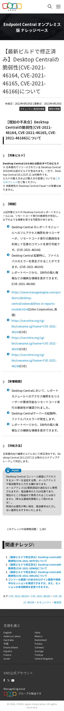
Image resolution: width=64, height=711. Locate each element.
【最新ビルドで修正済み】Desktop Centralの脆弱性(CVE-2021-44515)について (34, 573)
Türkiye (39, 654)
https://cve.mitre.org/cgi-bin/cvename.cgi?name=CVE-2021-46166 (34, 360)
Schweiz (39, 647)
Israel (7, 658)
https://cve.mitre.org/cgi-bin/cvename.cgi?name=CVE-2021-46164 (34, 326)
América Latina (12, 636)
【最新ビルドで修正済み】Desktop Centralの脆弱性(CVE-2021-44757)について (34, 559)
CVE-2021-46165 (40, 596)
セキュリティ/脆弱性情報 (32, 108)
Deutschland (11, 647)
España (8, 651)
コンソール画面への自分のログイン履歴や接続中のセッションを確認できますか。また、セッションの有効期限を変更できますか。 (34, 583)
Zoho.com (12, 6)
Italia (37, 632)
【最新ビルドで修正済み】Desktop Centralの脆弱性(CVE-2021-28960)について (34, 566)
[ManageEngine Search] (50, 6)
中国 (6, 643)
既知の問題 (54, 108)
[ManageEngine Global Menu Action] (58, 6)
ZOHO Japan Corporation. (31, 704)
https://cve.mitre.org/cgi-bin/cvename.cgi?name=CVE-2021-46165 (34, 343)
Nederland (41, 640)
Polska (38, 643)
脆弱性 (58, 602)
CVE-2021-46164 (18, 596)
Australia (9, 640)
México (38, 636)
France (7, 654)
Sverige (39, 651)
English (8, 632)
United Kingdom (44, 658)
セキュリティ (44, 602)
